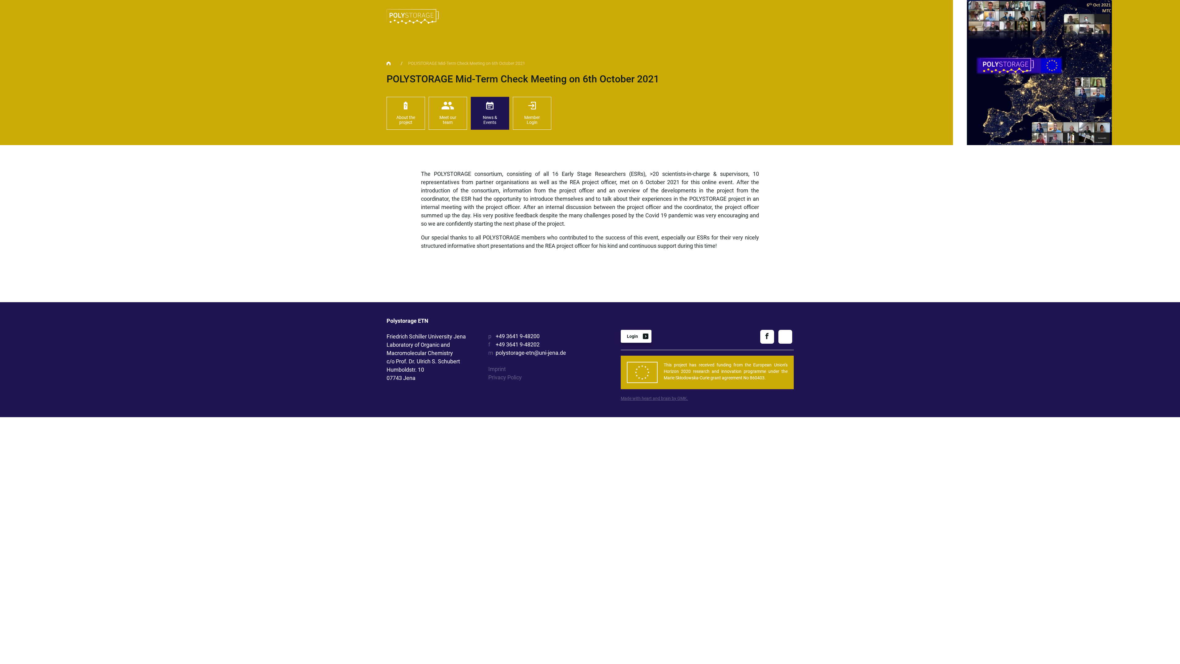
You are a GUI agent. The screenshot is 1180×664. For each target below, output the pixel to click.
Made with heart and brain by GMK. (654, 398)
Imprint (497, 369)
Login (632, 336)
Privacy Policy (505, 377)
